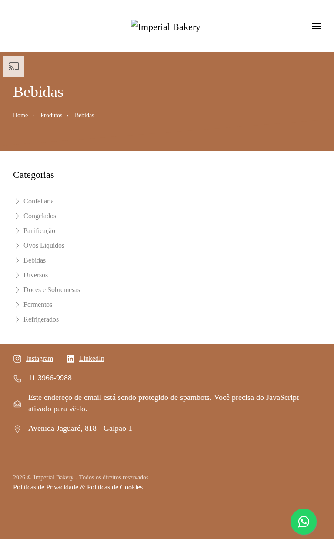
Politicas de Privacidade (45, 487)
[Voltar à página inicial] (167, 26)
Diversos (35, 275)
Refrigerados (41, 319)
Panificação (39, 230)
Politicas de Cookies (115, 487)
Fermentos (37, 304)
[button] (316, 26)
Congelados (39, 216)
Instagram (39, 358)
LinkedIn (91, 358)
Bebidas (34, 260)
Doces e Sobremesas (51, 289)
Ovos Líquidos (43, 245)
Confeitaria (38, 201)
